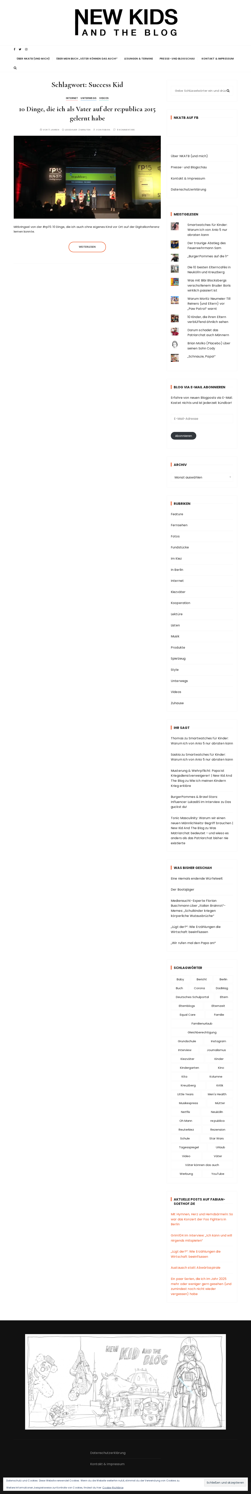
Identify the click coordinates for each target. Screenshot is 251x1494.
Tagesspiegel (189, 1147)
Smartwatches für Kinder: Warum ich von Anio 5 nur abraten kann (207, 230)
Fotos (175, 536)
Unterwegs (88, 98)
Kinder (219, 1059)
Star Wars (216, 1138)
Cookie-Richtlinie (112, 1487)
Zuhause (177, 703)
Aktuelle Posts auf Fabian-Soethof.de (199, 1201)
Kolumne (216, 1076)
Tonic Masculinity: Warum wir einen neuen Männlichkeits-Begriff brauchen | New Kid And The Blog (202, 823)
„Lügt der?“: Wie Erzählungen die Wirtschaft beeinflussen (196, 929)
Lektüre (177, 614)
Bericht (202, 979)
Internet (72, 98)
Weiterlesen (87, 247)
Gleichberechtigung (202, 1032)
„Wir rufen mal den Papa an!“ (193, 943)
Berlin (223, 979)
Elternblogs (187, 1006)
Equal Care (188, 1015)
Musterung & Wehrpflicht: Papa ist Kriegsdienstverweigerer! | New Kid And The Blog (201, 775)
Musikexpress (188, 1103)
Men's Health (217, 1094)
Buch (179, 988)
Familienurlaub (202, 1023)
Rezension (217, 1129)
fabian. (106, 130)
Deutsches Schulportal (192, 997)
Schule (185, 1138)
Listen (175, 625)
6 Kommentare (126, 130)
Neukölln (217, 1112)
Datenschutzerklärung (188, 189)
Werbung (186, 1174)
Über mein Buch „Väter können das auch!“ (86, 58)
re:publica (217, 1121)
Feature (177, 514)
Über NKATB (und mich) (33, 58)
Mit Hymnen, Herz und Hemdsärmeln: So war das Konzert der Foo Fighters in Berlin (202, 1219)
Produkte (178, 647)
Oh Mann (185, 1121)
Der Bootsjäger (182, 889)
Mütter (220, 1103)
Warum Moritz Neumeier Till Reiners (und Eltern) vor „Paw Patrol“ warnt (209, 303)
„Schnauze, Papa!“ (201, 356)
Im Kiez (176, 558)
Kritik (219, 1085)
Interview (184, 1050)
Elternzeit (218, 1006)
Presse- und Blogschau (177, 58)
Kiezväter (178, 592)
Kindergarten (189, 1068)
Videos (104, 98)
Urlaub (220, 1147)
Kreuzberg (188, 1085)
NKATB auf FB (186, 117)
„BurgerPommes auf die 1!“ (207, 256)
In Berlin (177, 569)
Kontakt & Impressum (218, 58)
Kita (184, 1076)
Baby (180, 979)
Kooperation (180, 603)
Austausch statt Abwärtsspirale (196, 1267)
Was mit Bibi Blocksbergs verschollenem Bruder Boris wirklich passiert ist (209, 285)
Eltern (224, 997)
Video (186, 1156)
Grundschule (187, 1041)
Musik (175, 636)
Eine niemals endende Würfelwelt (197, 878)
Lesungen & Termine (138, 58)
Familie (219, 1015)
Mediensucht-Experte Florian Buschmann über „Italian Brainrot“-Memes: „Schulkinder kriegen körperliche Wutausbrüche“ (198, 908)
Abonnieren (183, 436)
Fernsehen (179, 525)
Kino (221, 1068)
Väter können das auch (202, 1165)
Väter (218, 1156)
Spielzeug (178, 658)
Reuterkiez (186, 1129)
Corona (199, 988)
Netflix (185, 1112)
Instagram (218, 1041)
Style (175, 669)
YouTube (217, 1174)
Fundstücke (180, 547)
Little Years (185, 1094)
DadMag (222, 988)
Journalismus (216, 1050)
